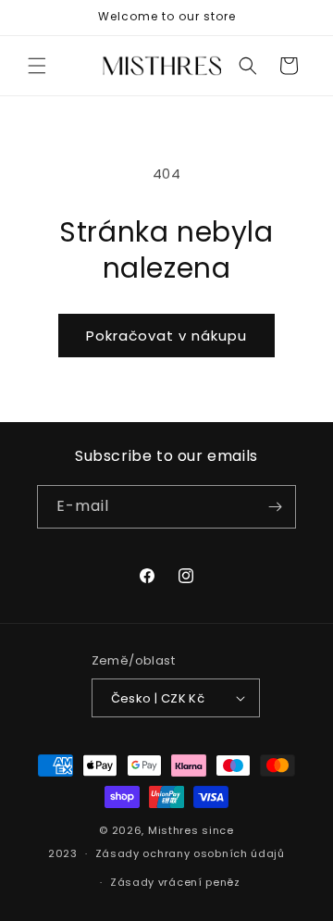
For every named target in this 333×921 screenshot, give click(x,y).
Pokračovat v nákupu (166, 335)
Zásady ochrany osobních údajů (190, 853)
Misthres (173, 830)
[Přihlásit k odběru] (274, 507)
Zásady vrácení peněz (175, 882)
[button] (37, 65)
